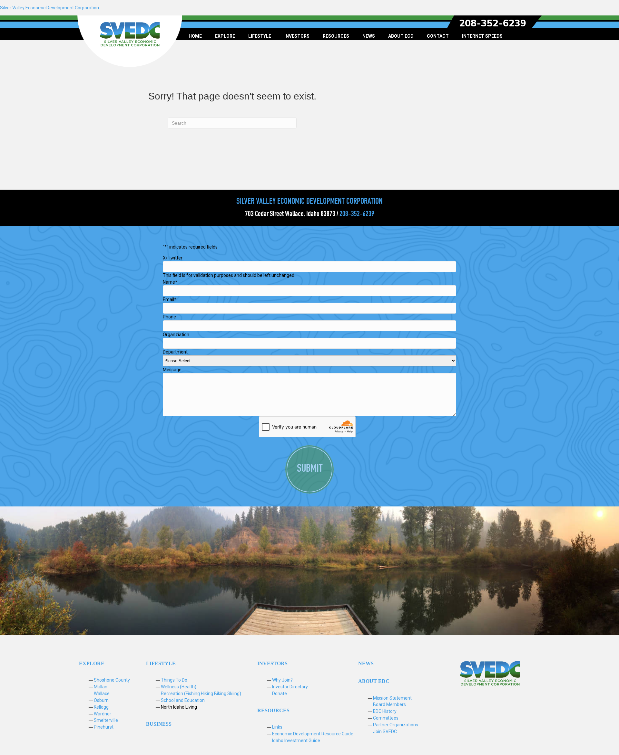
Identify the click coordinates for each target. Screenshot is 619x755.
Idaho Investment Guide (296, 740)
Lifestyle (259, 36)
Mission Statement (392, 698)
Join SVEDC (385, 731)
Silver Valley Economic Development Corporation (49, 7)
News (368, 36)
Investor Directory (290, 686)
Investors (297, 36)
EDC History (385, 711)
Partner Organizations (395, 724)
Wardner (102, 713)
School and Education (183, 700)
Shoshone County (112, 680)
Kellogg (101, 707)
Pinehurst (103, 727)
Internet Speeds (482, 36)
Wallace (102, 693)
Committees (385, 718)
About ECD (401, 36)
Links (277, 727)
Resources (336, 36)
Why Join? (282, 680)
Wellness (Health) (178, 686)
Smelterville (106, 720)
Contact (438, 36)
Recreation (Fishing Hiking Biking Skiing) (201, 693)
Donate (279, 693)
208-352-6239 (492, 23)
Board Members (389, 704)
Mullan (100, 686)
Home (195, 36)
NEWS (366, 663)
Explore (225, 36)
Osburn (101, 700)
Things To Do (174, 680)
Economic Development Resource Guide (312, 733)
